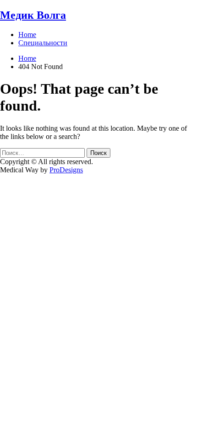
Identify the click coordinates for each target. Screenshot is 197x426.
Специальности (42, 43)
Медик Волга (33, 15)
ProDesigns (66, 170)
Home (27, 34)
